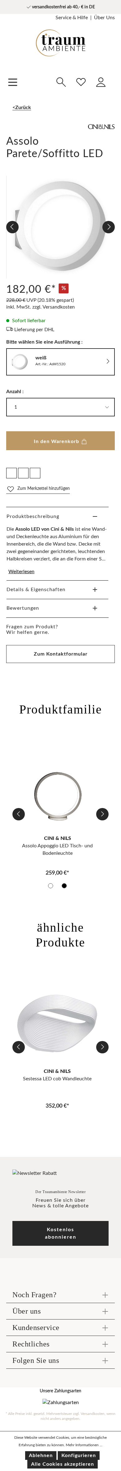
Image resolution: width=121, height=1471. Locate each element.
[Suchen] (61, 81)
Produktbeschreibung (33, 516)
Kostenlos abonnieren (60, 1233)
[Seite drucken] (35, 473)
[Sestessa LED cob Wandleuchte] (57, 1021)
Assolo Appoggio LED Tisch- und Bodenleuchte (57, 849)
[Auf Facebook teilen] (11, 473)
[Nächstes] (108, 227)
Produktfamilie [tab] (60, 709)
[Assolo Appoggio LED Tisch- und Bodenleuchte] (57, 788)
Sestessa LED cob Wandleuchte (57, 1078)
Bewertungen (23, 608)
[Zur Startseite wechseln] (60, 38)
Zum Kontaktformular (60, 654)
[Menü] (12, 81)
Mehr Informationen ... (84, 1445)
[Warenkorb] (114, 77)
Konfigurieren (78, 1455)
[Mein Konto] (100, 81)
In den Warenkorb (57, 441)
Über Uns (104, 17)
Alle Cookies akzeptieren (62, 1464)
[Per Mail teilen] (23, 473)
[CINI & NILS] (60, 129)
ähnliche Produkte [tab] (60, 934)
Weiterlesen (21, 571)
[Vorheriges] (12, 227)
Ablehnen (41, 1455)
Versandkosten (93, 1414)
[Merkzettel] (80, 81)
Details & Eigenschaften (36, 589)
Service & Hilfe (72, 17)
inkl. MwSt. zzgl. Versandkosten (40, 307)
